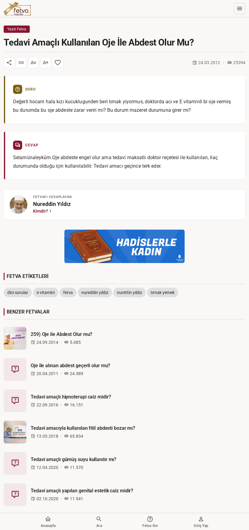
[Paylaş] (9, 62)
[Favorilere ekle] (57, 62)
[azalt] (33, 62)
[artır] (45, 62)
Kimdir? (40, 211)
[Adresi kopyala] (21, 62)
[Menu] (239, 8)
